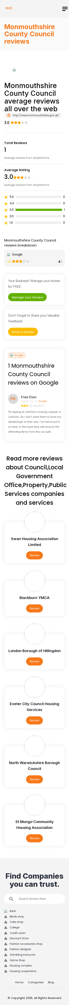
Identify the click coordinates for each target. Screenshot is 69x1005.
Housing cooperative (23, 971)
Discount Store (19, 938)
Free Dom (28, 397)
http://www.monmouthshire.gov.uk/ (35, 115)
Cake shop (16, 922)
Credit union (18, 933)
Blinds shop (17, 916)
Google (18, 355)
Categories (36, 982)
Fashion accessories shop (26, 944)
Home (19, 982)
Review (34, 555)
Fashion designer (20, 949)
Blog (51, 982)
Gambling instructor (23, 955)
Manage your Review (27, 297)
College (15, 927)
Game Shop (17, 960)
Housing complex (21, 965)
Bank (13, 911)
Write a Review (23, 332)
